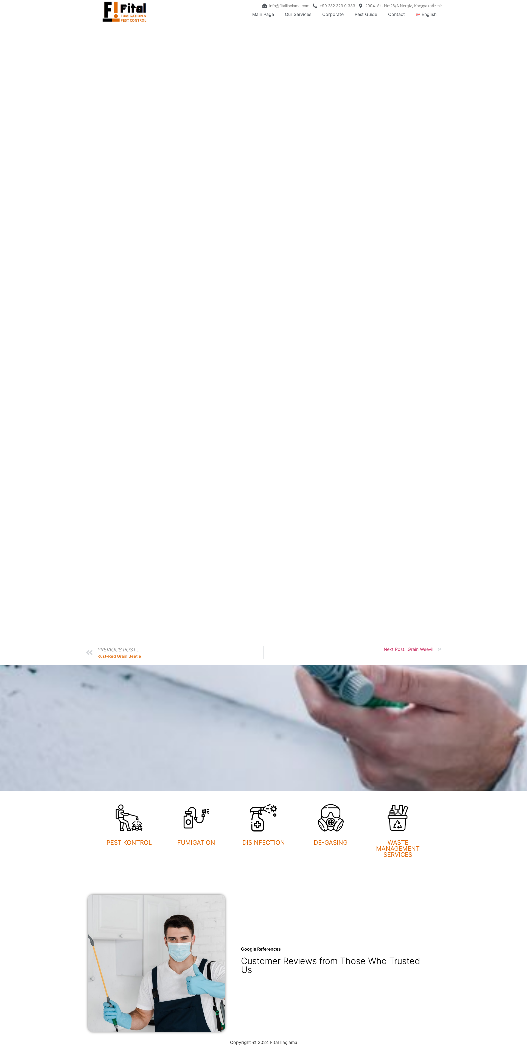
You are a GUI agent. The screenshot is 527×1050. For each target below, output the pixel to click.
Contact (396, 14)
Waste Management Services (398, 848)
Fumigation (196, 842)
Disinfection (263, 842)
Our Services (298, 14)
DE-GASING (330, 842)
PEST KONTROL (129, 842)
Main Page (263, 14)
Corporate (333, 14)
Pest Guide (366, 14)
